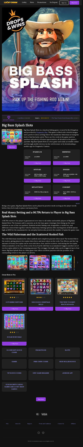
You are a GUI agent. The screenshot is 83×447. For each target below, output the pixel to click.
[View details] (25, 257)
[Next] (78, 263)
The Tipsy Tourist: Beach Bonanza (67, 303)
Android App (67, 373)
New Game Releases (41, 373)
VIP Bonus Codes (14, 373)
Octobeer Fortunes (14, 302)
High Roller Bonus (67, 361)
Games (14, 361)
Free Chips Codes (41, 361)
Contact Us (61, 423)
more (78, 203)
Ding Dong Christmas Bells (41, 303)
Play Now (74, 3)
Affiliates (73, 423)
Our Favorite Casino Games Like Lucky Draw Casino (14, 387)
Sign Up (64, 3)
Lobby (24, 2)
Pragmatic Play (41, 132)
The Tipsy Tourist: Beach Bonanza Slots (50, 118)
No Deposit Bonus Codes (14, 351)
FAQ (7, 423)
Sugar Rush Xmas (14, 337)
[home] (11, 4)
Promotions (41, 2)
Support (29, 423)
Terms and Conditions (45, 423)
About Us (17, 423)
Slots (32, 2)
